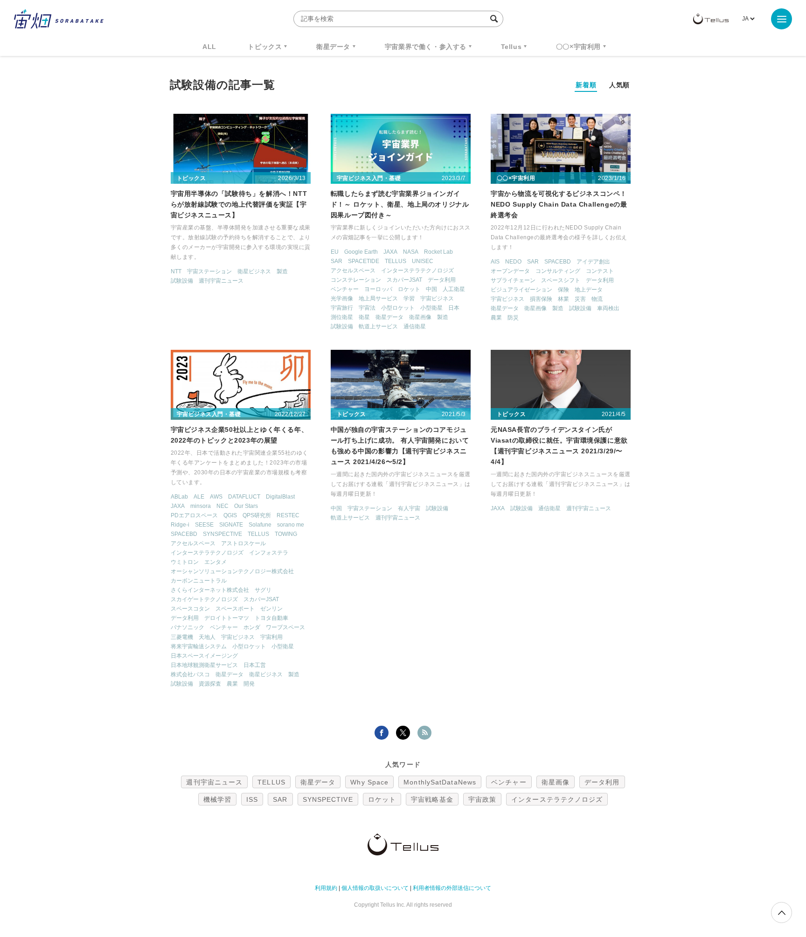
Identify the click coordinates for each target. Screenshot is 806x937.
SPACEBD (557, 261)
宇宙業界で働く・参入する (425, 46)
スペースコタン (190, 608)
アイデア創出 (593, 261)
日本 (453, 308)
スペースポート (235, 608)
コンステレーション (356, 280)
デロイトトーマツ (226, 618)
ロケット (409, 289)
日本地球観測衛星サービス (204, 665)
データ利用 (442, 280)
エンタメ (215, 562)
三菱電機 (182, 637)
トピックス (265, 46)
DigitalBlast (280, 496)
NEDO (513, 261)
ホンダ (251, 627)
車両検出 (608, 308)
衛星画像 (420, 317)
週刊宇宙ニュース (221, 281)
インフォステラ (268, 552)
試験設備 (182, 281)
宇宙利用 (271, 637)
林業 (563, 299)
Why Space (369, 782)
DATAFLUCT (244, 496)
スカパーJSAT (404, 280)
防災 (513, 317)
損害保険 (541, 299)
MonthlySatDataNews (439, 782)
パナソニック (187, 627)
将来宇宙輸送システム (199, 646)
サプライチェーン (513, 280)
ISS (252, 799)
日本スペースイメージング (204, 655)
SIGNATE (231, 524)
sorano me (290, 524)
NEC (222, 506)
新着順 (586, 85)
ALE (199, 496)
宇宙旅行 (342, 308)
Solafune (260, 524)
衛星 (364, 317)
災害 (580, 299)
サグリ (263, 590)
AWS (216, 496)
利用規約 (326, 888)
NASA (410, 252)
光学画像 (342, 298)
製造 (282, 271)
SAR (336, 261)
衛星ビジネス (254, 271)
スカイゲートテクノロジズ (204, 599)
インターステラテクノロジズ (417, 270)
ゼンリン (271, 608)
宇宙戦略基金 (432, 799)
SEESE (204, 524)
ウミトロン (185, 562)
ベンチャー (345, 289)
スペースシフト (560, 280)
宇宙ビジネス (437, 298)
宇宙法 (367, 308)
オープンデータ (510, 271)
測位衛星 (342, 317)
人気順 (619, 85)
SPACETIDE (363, 261)
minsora (200, 506)
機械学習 (217, 799)
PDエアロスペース (194, 515)
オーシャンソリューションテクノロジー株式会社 (232, 571)
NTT (176, 271)
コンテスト (600, 271)
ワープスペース (285, 627)
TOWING (286, 534)
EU (335, 252)
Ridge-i (180, 524)
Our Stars (246, 506)
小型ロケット (398, 308)
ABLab (179, 496)
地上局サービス (378, 298)
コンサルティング (557, 271)
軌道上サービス (378, 326)
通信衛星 (414, 326)
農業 (496, 317)
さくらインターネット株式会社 (210, 590)
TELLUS (395, 261)
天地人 (207, 637)
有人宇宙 (409, 508)
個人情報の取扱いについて (375, 888)
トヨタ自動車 (271, 618)
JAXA (390, 252)
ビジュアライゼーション (521, 289)
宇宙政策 (482, 799)
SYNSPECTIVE (222, 534)
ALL (209, 46)
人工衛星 (454, 289)
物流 (597, 299)
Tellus (511, 46)
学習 (409, 298)
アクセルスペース (353, 270)
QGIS (230, 515)
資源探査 (210, 683)
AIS (495, 261)
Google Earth (361, 252)
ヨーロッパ (378, 289)
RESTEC (288, 515)
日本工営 (254, 665)
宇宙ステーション (209, 271)
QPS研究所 (257, 515)
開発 (249, 683)
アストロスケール (243, 543)
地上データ (589, 289)
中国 (431, 289)
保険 (563, 289)
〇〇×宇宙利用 (578, 46)
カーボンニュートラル (199, 580)
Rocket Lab (438, 252)
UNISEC (422, 261)
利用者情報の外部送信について (452, 888)
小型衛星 (431, 308)
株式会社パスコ (190, 674)
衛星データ (333, 46)
